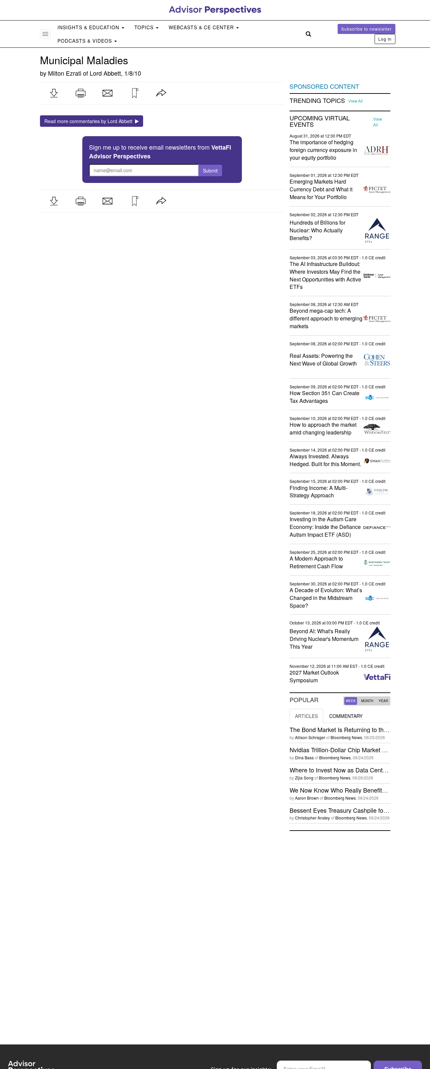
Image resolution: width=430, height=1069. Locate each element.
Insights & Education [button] (89, 27)
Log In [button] (385, 39)
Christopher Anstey (312, 817)
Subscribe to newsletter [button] (366, 29)
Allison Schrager (310, 737)
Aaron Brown (307, 798)
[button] (53, 93)
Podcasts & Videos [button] (85, 40)
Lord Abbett (105, 73)
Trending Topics (317, 100)
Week (351, 700)
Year (383, 700)
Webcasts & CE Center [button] (202, 27)
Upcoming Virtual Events (320, 121)
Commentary (345, 716)
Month (367, 700)
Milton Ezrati (64, 73)
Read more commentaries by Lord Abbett (89, 121)
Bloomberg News (346, 737)
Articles (306, 716)
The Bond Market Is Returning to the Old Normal (354, 729)
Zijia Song (304, 777)
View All (355, 101)
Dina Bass (304, 757)
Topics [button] (144, 27)
